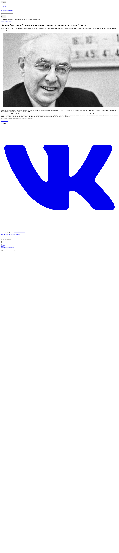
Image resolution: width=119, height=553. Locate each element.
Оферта (2, 234)
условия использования (19, 232)
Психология (9, 21)
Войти (2, 10)
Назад (4, 2)
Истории (18, 234)
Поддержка (7, 234)
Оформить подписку (9, 10)
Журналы (5, 5)
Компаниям (12, 234)
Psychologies (3, 21)
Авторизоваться (4, 121)
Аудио (4, 6)
